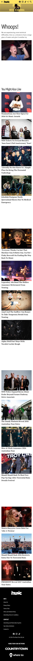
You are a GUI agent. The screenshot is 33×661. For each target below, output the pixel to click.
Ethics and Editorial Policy (10, 611)
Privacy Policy (7, 605)
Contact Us (6, 629)
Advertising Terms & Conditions (11, 615)
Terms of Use (7, 608)
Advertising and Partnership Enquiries (12, 622)
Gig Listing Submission (9, 626)
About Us (6, 602)
